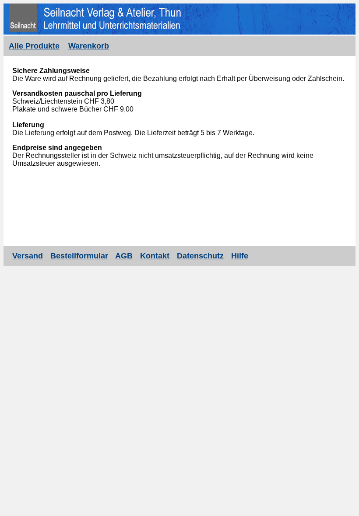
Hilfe (239, 255)
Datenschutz (200, 255)
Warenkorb (88, 46)
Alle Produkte (34, 46)
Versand (27, 255)
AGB (124, 255)
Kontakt (154, 255)
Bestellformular (79, 255)
